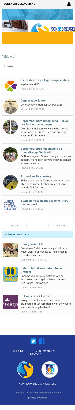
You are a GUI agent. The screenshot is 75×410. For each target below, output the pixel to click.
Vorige (14, 225)
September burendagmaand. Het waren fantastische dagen (45, 122)
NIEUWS (8, 56)
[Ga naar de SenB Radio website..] (50, 369)
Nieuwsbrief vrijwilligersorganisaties (45, 80)
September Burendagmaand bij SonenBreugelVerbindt (41, 150)
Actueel (8, 66)
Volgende (61, 225)
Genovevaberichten (33, 100)
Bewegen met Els (32, 244)
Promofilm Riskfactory (36, 176)
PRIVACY (35, 354)
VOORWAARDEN (45, 351)
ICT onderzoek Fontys (35, 296)
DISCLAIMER (18, 351)
